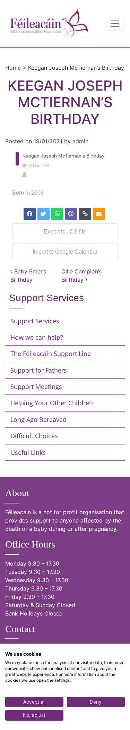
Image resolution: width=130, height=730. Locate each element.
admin (80, 141)
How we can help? (36, 337)
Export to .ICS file (65, 232)
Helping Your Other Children (51, 403)
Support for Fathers (38, 370)
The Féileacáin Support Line (50, 353)
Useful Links (28, 452)
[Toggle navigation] (114, 24)
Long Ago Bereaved (38, 419)
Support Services (34, 321)
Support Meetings (36, 386)
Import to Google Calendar (65, 252)
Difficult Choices (34, 436)
